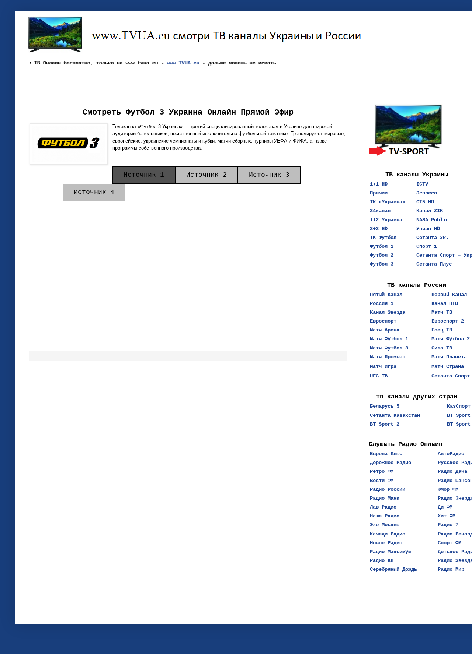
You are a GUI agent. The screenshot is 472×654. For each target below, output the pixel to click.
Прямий (379, 193)
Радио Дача (452, 471)
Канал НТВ (444, 303)
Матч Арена (384, 330)
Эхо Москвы (384, 525)
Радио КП (381, 560)
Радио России (387, 489)
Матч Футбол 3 (389, 348)
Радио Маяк (384, 498)
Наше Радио (384, 516)
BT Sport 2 (384, 424)
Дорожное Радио (390, 462)
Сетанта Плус (434, 264)
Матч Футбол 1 (389, 339)
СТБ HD (425, 202)
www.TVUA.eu (179, 63)
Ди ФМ (445, 507)
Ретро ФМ (381, 471)
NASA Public (432, 220)
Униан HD (428, 229)
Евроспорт (383, 321)
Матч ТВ (441, 312)
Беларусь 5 (384, 406)
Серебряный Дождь (393, 569)
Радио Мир (451, 569)
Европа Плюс (386, 454)
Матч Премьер (387, 357)
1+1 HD (379, 184)
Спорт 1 (426, 246)
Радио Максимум (390, 552)
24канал (380, 211)
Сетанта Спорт (450, 376)
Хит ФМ (446, 516)
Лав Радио (383, 507)
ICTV (422, 184)
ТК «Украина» (387, 202)
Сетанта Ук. (432, 237)
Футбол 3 (381, 264)
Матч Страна (447, 366)
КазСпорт (459, 406)
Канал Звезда (387, 312)
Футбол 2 (381, 255)
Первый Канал (449, 295)
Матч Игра (383, 366)
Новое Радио (386, 543)
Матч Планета (449, 357)
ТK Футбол (383, 237)
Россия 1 (381, 303)
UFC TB (379, 376)
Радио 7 (448, 525)
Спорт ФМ (449, 543)
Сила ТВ (441, 348)
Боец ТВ (441, 330)
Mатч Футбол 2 (450, 339)
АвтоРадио (451, 454)
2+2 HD (379, 229)
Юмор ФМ (448, 489)
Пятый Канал (386, 295)
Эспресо (426, 193)
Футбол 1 (381, 246)
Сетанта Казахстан (395, 415)
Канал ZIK (429, 211)
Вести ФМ (381, 481)
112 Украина (386, 220)
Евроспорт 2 (447, 321)
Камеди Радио (387, 534)
